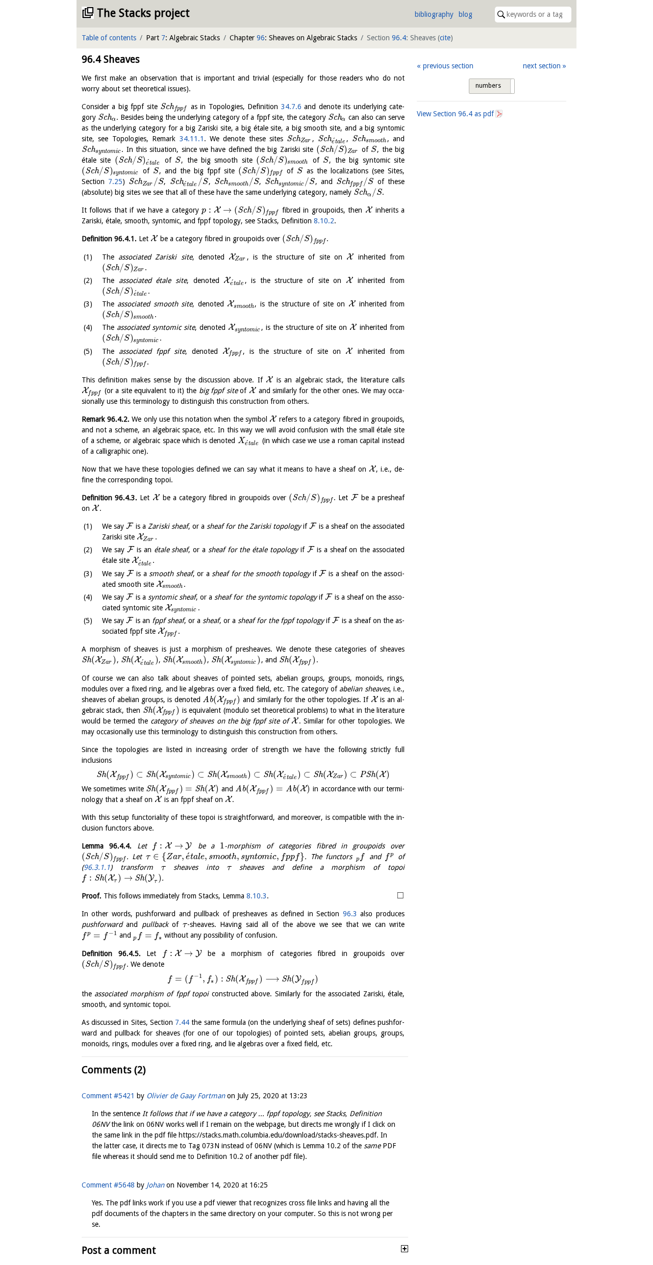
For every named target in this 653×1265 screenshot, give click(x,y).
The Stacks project (143, 13)
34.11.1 (192, 139)
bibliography (434, 14)
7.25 (115, 181)
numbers (488, 85)
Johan (155, 1185)
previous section (448, 66)
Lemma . (107, 846)
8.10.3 (256, 896)
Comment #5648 (108, 1185)
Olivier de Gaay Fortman (185, 1096)
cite (445, 38)
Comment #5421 (108, 1096)
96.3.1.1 (97, 867)
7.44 (182, 1022)
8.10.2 (324, 221)
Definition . (109, 239)
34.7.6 (291, 106)
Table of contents (109, 38)
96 (261, 38)
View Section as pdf (455, 114)
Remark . (106, 419)
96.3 (350, 914)
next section (542, 66)
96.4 (399, 38)
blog (465, 14)
